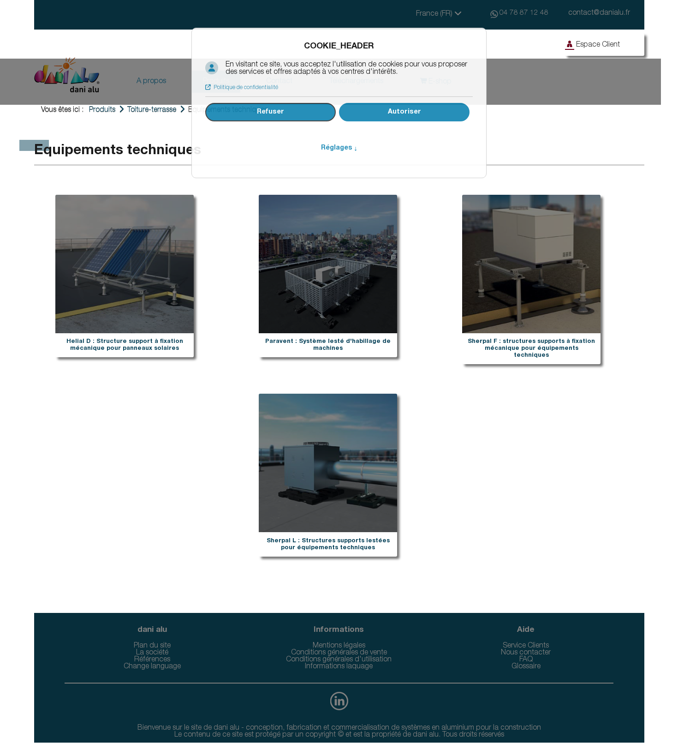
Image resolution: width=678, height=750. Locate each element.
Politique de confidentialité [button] (246, 87)
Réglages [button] (339, 148)
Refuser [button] (270, 112)
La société (152, 653)
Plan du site (152, 646)
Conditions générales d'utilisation (339, 660)
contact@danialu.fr (599, 13)
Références (152, 660)
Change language (152, 667)
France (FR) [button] (435, 14)
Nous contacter (526, 653)
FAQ (526, 660)
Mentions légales (339, 646)
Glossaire (526, 667)
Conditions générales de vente (339, 653)
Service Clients (526, 646)
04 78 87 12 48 (524, 13)
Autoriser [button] (404, 112)
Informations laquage (339, 667)
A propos (151, 81)
